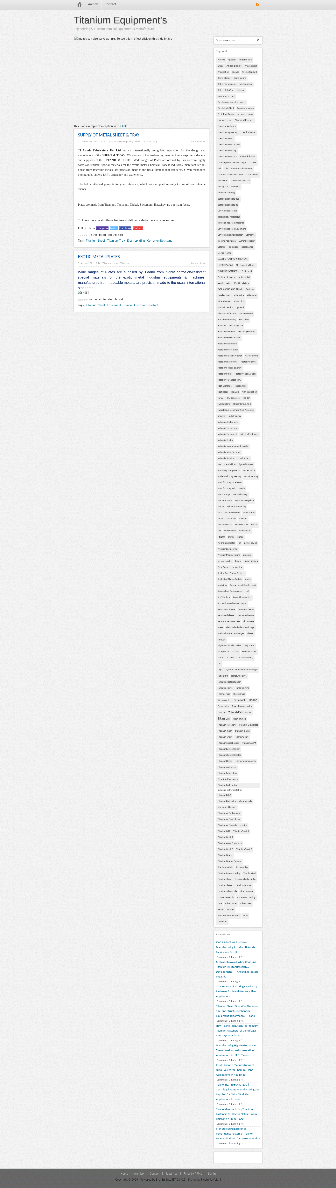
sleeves (221, 640)
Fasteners (224, 295)
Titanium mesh (225, 731)
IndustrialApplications (228, 422)
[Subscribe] (257, 4)
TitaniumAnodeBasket (228, 743)
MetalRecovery (225, 501)
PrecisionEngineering (227, 549)
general (240, 308)
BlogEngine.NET (166, 1179)
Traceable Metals (226, 897)
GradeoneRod (246, 314)
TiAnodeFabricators (239, 712)
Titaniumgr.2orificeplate (229, 813)
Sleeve (250, 633)
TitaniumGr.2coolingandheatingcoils (235, 801)
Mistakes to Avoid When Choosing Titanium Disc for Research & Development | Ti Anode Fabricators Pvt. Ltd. (237, 969)
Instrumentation (226, 464)
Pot (239, 543)
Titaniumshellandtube (245, 879)
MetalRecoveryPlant (244, 501)
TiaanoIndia (223, 706)
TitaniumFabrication (227, 773)
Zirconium (222, 922)
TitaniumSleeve (225, 885)
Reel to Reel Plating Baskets (231, 573)
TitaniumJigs (242, 867)
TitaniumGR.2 (224, 795)
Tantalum (223, 676)
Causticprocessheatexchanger (232, 102)
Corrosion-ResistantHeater (230, 235)
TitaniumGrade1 (241, 831)
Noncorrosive (241, 525)
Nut (219, 531)
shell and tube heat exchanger (240, 627)
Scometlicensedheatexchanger (232, 603)
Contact (110, 4)
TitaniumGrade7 (244, 849)
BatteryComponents (227, 84)
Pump (238, 561)
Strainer (230, 658)
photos (231, 537)
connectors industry (240, 181)
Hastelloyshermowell (228, 362)
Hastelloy (222, 326)
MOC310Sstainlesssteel (229, 513)
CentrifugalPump (226, 114)
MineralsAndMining (236, 507)
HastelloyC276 (236, 326)
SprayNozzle (223, 652)
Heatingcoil (223, 392)
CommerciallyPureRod (241, 169)
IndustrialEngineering (228, 428)
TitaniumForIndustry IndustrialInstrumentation (230, 786)
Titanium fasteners (227, 725)
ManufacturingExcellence (230, 482)
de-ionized (233, 247)
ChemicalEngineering (228, 132)
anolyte (235, 72)
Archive (93, 4)
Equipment (114, 305)
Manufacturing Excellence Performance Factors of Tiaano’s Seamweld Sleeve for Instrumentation (238, 1134)
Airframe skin (245, 60)
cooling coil (223, 187)
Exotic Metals (241, 283)
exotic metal (244, 277)
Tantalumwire (242, 688)
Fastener (250, 289)
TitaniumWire (246, 891)
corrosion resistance (228, 199)
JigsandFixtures (246, 464)
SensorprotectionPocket (229, 621)
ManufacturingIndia (227, 488)
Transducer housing (246, 897)
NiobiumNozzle (225, 525)
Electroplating (136, 240)
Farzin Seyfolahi (211, 1179)
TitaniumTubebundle (227, 891)
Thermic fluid (224, 694)
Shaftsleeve (248, 621)
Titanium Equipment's (120, 20)
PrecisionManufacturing (229, 555)
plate (116, 263)
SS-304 (235, 652)
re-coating (237, 567)
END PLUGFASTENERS (228, 271)
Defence (221, 247)
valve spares (231, 903)
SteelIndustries (249, 652)
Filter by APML (193, 1173)
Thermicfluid (239, 694)
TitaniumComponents (245, 761)
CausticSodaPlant (226, 108)
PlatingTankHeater (226, 543)
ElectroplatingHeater (246, 265)
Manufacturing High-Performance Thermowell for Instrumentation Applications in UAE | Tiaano (236, 1050)
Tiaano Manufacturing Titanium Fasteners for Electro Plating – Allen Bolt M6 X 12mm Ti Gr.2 (236, 1114)
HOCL (220, 398)
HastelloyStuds (225, 374)
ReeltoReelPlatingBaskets (230, 579)
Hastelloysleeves (248, 362)
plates (240, 537)
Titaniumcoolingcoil (227, 767)
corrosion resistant (228, 205)
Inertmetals (243, 458)
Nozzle (254, 525)
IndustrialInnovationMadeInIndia (233, 446)
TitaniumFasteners (228, 779)
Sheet (138, 141)
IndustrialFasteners (249, 434)
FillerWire (251, 295)
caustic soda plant (226, 96)
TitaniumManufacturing (229, 873)
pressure (247, 555)
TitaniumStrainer (243, 885)
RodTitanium (224, 597)
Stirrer (221, 658)
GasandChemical (226, 308)
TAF (219, 664)
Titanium (111, 141)
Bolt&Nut (229, 90)
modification (249, 513)
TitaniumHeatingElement (230, 861)
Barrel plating (224, 78)
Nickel (220, 519)
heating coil (241, 386)
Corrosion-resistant (146, 305)
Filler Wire (239, 295)
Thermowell (238, 700)
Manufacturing (251, 476)
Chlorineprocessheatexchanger (232, 163)
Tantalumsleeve (225, 688)
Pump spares (251, 561)
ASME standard (249, 72)
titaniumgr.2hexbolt (227, 807)
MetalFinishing (240, 495)
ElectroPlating (225, 265)
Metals (221, 507)
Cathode (240, 90)
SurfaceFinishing (245, 658)
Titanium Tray (116, 240)
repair (248, 579)
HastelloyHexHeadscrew (229, 338)
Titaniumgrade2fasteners (230, 843)
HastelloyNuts (251, 356)
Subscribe (171, 1173)
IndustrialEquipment (227, 434)
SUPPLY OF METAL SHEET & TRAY (108, 135)
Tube (220, 903)
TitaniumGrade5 (225, 849)
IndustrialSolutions (226, 458)
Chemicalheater (248, 132)
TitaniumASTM (249, 743)
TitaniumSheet (225, 879)
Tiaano (127, 305)
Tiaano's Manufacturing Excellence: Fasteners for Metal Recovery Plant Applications (236, 991)
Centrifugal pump (245, 108)
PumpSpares (223, 567)
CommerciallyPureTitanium (230, 175)
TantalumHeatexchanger (229, 682)
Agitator (232, 60)
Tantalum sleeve (239, 676)
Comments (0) (198, 141)
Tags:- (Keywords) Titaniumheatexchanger (238, 670)
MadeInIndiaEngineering (229, 476)
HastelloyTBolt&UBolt (245, 374)
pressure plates (225, 561)
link (124, 126)
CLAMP (253, 163)
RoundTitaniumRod (242, 597)
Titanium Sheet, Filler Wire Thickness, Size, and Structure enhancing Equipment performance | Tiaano (237, 1011)
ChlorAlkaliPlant (247, 156)
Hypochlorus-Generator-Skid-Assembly (236, 410)
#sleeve (221, 60)
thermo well (223, 700)
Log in (212, 1173)
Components (252, 175)
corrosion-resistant (229, 217)
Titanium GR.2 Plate (248, 725)
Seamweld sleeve (226, 615)
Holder (246, 398)
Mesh (242, 488)
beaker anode (246, 84)
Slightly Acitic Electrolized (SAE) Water (236, 646)
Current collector (247, 241)
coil (219, 169)
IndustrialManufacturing (229, 452)
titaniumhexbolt (225, 867)
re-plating (222, 585)
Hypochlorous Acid (242, 404)
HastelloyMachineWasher (230, 356)
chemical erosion (245, 114)
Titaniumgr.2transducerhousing (232, 825)
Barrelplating (240, 78)
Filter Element (224, 301)
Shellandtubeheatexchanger (231, 633)
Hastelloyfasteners (226, 332)
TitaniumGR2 (224, 831)
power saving (250, 543)
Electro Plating (224, 253)
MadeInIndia (249, 470)
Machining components (229, 470)
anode (220, 66)
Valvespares (245, 903)
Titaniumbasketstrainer (229, 749)
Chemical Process (244, 120)
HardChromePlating (227, 320)
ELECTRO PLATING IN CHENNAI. (233, 259)
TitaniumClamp (225, 761)
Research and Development (243, 585)
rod (247, 591)
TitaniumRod (249, 873)
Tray (155, 141)
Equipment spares (226, 277)
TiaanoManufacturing (242, 706)
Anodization (223, 72)
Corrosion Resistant (159, 240)
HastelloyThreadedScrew (229, 380)
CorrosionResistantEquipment (232, 229)
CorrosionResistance (227, 211)
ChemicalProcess (226, 138)
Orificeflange (230, 531)
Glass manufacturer (227, 314)
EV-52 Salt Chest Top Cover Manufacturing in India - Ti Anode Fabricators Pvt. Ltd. (235, 947)
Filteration (239, 301)
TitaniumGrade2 (225, 837)
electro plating (125, 141)
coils (226, 169)
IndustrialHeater (225, 440)
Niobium (243, 519)
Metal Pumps (224, 495)
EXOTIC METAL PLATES (99, 257)
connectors (223, 181)
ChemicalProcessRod (227, 156)
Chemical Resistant (227, 126)
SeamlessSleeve (246, 609)
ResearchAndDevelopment (230, 591)
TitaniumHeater (225, 855)
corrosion (235, 187)
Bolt (219, 90)
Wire (245, 916)
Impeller (222, 416)
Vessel (221, 909)
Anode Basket (234, 66)
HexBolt (235, 392)
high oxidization (249, 392)
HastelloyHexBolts (247, 332)
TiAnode (221, 712)
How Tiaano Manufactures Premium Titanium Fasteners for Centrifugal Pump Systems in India (237, 1031)
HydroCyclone (224, 404)
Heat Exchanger (225, 386)
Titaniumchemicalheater (229, 755)
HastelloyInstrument (227, 344)
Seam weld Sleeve (226, 609)
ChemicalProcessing (227, 150)
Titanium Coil (239, 719)
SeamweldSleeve (245, 615)
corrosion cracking (226, 193)
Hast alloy (243, 320)
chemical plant (225, 120)
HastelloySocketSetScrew (230, 368)
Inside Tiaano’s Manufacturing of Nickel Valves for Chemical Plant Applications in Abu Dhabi (235, 1070)
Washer (230, 909)
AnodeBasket (251, 66)
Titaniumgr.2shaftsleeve (229, 819)
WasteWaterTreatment (229, 916)
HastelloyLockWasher (228, 350)
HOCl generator (233, 398)
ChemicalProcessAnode (229, 144)
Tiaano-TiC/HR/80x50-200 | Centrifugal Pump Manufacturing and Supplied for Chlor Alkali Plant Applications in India (238, 1092)
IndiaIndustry (235, 416)
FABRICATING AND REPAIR (230, 289)
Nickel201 (231, 519)
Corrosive (250, 235)
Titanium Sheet (95, 240)
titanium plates (242, 731)
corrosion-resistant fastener (231, 223)
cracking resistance (227, 241)
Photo (221, 536)
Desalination (247, 247)
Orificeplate (244, 531)
